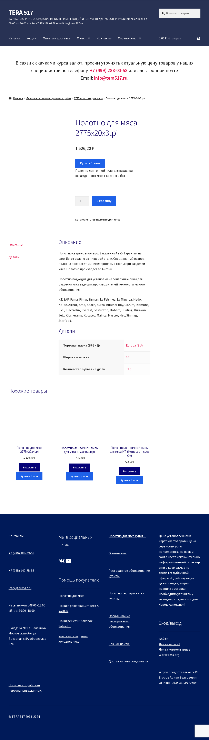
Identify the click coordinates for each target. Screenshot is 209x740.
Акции (31, 38)
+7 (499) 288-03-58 (21, 553)
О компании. (118, 553)
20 (127, 357)
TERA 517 (21, 12)
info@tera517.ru (110, 78)
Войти (163, 639)
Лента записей (169, 644)
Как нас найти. (119, 644)
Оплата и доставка (56, 38)
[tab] (29, 245)
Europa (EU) (134, 345)
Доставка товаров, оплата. (128, 661)
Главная (18, 98)
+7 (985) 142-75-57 (21, 570)
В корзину (104, 201)
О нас (81, 38)
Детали (14, 257)
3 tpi (129, 369)
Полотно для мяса (71, 596)
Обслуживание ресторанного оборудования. (119, 621)
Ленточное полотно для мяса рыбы (48, 98)
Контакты (104, 38)
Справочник (127, 38)
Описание (16, 245)
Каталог (15, 38)
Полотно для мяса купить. (127, 536)
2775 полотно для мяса (88, 98)
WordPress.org (169, 655)
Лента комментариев (174, 649)
